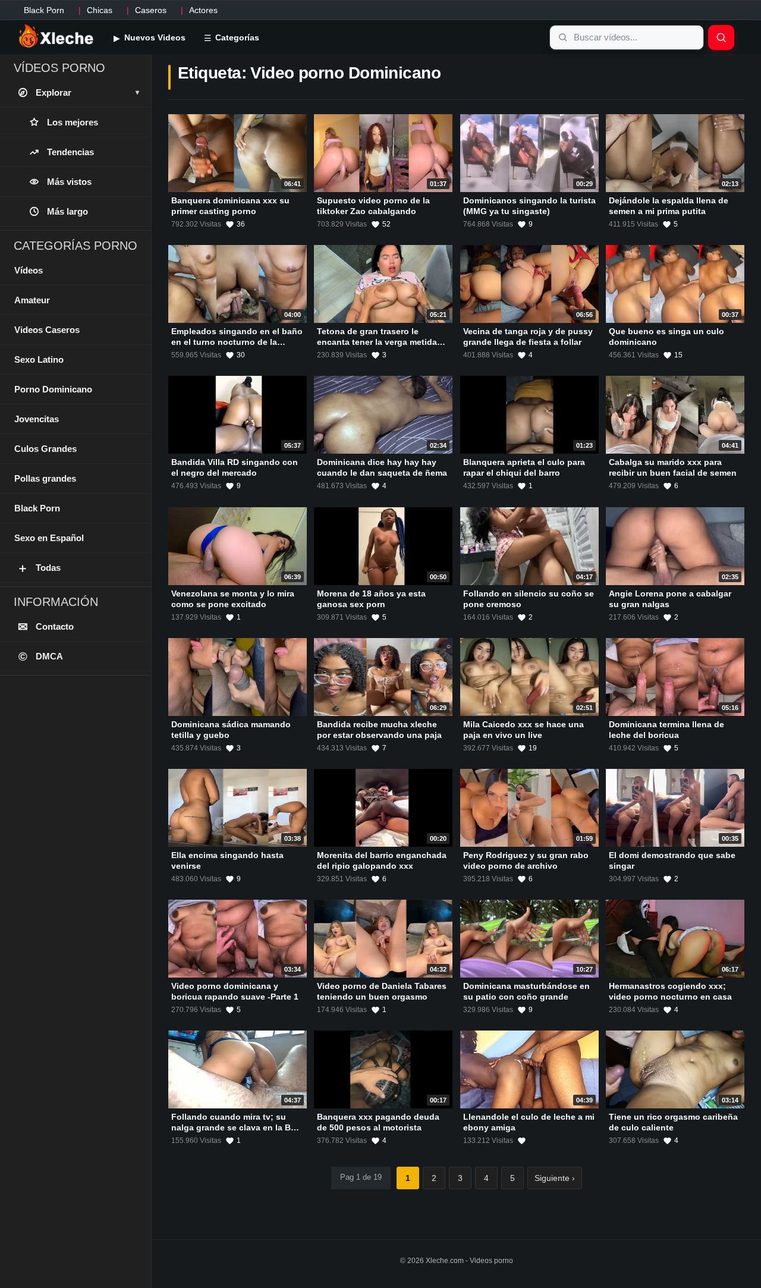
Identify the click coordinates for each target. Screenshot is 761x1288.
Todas (39, 567)
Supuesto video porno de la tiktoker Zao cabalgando (373, 206)
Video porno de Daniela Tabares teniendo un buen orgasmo (381, 991)
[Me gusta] (521, 1141)
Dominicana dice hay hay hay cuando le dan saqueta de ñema (382, 468)
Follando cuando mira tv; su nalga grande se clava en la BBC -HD (237, 1128)
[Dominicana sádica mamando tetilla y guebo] (237, 677)
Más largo (67, 211)
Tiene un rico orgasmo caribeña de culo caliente (673, 1123)
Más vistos (69, 182)
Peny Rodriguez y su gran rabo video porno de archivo (526, 860)
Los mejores (72, 122)
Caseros (150, 10)
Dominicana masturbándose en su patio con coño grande (526, 991)
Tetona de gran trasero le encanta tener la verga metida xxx (377, 341)
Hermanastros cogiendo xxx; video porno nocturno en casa (670, 991)
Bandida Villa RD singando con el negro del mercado (234, 468)
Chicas (99, 10)
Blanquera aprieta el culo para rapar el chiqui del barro (524, 468)
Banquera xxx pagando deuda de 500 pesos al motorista (378, 1123)
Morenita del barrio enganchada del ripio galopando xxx (381, 860)
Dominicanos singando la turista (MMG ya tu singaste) (529, 206)
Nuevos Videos (153, 37)
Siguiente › (554, 1178)
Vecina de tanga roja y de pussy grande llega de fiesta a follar (528, 336)
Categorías (236, 37)
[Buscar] (721, 37)
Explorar (87, 92)
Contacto (46, 626)
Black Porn (44, 10)
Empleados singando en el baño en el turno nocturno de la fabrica (237, 341)
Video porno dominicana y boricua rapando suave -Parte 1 (234, 991)
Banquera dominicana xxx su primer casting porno (230, 206)
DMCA (41, 656)
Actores (203, 10)
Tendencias (70, 152)
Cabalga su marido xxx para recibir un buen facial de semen (673, 468)
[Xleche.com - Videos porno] (56, 37)
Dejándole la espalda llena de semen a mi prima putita (668, 206)
